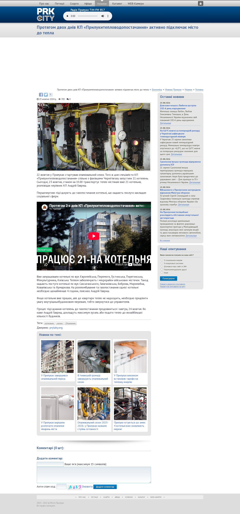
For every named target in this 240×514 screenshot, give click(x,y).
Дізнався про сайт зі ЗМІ (174, 266)
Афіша (88, 3)
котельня (49, 323)
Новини (102, 3)
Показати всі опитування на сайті (172, 286)
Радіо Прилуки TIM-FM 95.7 (88, 10)
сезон (60, 323)
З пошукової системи (173, 263)
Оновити (87, 486)
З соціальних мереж (172, 260)
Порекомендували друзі (175, 269)
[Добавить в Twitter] (46, 95)
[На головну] (46, 14)
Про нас (44, 3)
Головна (199, 89)
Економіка (157, 89)
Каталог (117, 3)
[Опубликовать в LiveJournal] (51, 95)
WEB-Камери (136, 3)
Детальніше (165, 123)
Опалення (70, 323)
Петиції (59, 3)
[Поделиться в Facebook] (41, 95)
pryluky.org (56, 327)
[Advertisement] (120, 63)
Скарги (74, 3)
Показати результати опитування (172, 284)
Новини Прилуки (173, 89)
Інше (165, 272)
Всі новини (165, 240)
